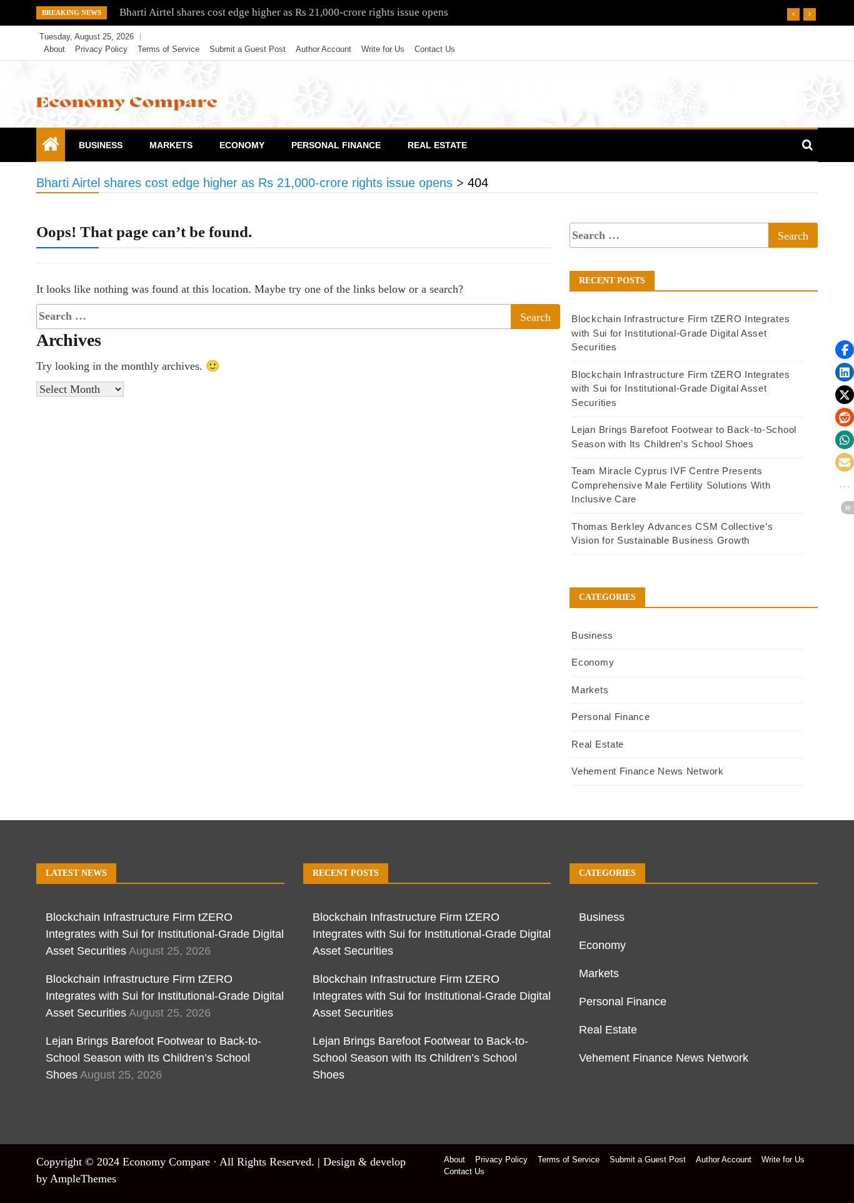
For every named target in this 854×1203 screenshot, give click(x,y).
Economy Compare (166, 1161)
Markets (171, 145)
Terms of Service (168, 49)
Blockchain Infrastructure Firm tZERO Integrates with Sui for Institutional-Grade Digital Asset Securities (680, 332)
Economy (241, 145)
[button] (844, 349)
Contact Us (434, 49)
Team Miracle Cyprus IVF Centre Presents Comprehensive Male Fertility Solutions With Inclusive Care (670, 484)
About (54, 49)
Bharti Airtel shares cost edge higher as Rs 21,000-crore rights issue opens (283, 12)
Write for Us (382, 49)
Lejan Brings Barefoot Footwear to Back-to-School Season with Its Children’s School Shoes (153, 1058)
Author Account (323, 49)
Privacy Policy (101, 49)
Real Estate (437, 145)
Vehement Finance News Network (647, 771)
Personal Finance (336, 145)
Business (101, 145)
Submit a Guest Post (247, 49)
